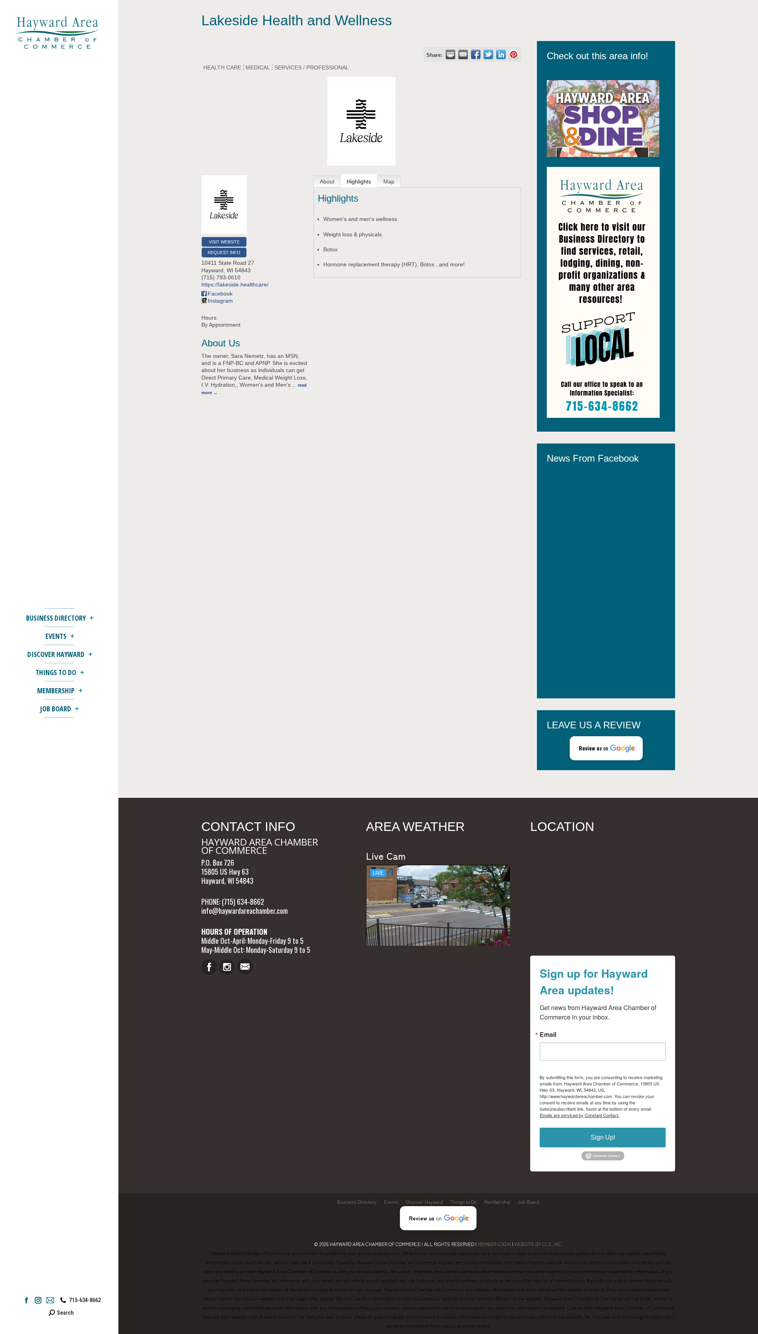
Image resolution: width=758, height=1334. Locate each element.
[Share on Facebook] (475, 54)
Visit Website (224, 241)
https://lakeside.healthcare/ (234, 284)
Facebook (220, 293)
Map (388, 181)
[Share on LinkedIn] (501, 54)
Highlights (359, 181)
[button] (606, 748)
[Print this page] (450, 54)
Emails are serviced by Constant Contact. (579, 1115)
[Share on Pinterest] (513, 54)
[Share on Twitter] (488, 54)
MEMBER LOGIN (494, 1243)
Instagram (220, 300)
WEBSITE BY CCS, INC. (538, 1243)
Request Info (224, 252)
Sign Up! (603, 1137)
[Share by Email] (463, 54)
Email (548, 1034)
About (327, 181)
